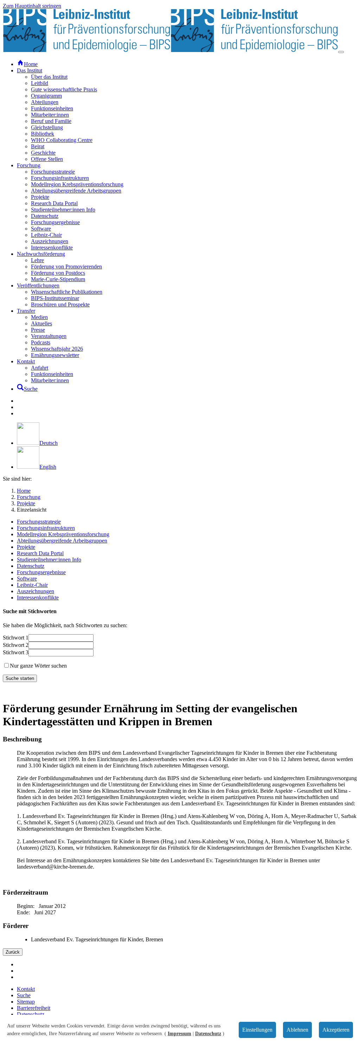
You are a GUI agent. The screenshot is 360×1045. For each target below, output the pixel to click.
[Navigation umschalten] (341, 52)
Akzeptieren (335, 1030)
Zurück (13, 952)
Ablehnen (297, 1030)
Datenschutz (208, 1033)
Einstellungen (257, 1030)
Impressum (179, 1033)
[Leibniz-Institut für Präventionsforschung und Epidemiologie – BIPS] (170, 50)
